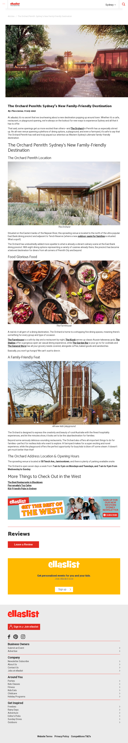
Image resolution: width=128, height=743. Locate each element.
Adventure (13, 713)
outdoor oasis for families (91, 236)
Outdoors (12, 722)
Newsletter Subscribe (18, 661)
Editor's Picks (14, 716)
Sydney (110, 4)
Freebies (12, 706)
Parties (11, 681)
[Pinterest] (16, 638)
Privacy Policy (61, 736)
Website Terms (44, 736)
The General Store (17, 346)
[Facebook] (9, 638)
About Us (12, 664)
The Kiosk (71, 339)
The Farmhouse (16, 339)
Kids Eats (12, 690)
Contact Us (13, 667)
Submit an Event (16, 648)
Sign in (17, 626)
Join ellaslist (31, 626)
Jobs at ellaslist (15, 670)
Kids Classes (14, 684)
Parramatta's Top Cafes (20, 485)
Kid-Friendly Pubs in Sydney (22, 488)
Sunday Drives (15, 719)
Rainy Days (13, 709)
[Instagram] (23, 638)
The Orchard (77, 128)
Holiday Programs (16, 696)
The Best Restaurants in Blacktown (25, 482)
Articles (11, 16)
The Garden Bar (81, 343)
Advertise (12, 651)
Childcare (12, 693)
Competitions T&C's (81, 736)
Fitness (11, 687)
